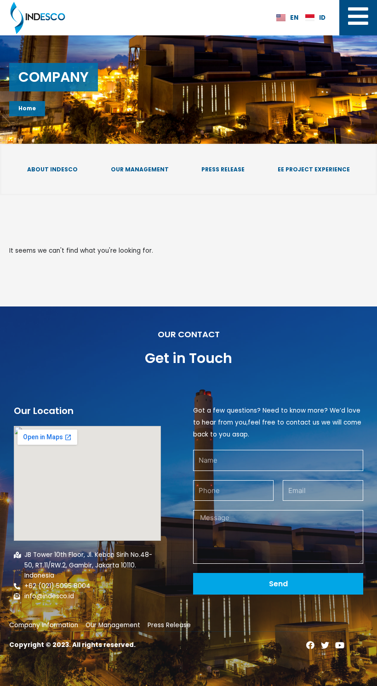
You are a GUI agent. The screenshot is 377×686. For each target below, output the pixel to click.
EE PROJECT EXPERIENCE (314, 169)
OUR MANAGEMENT (140, 169)
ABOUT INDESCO (52, 169)
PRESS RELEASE (223, 169)
